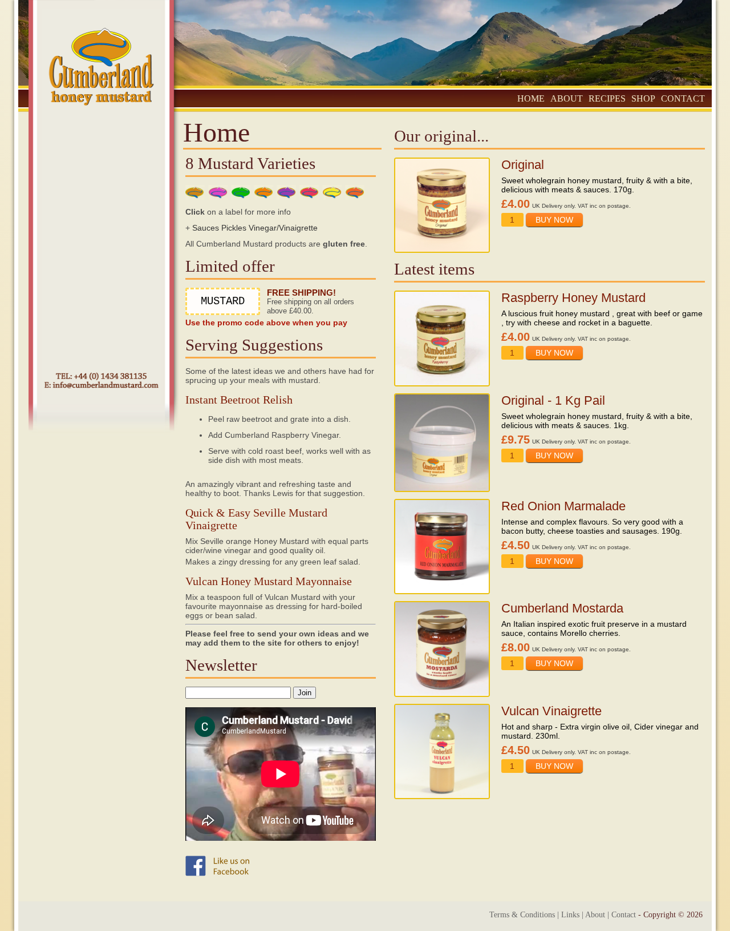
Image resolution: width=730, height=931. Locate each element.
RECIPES (607, 98)
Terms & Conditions (522, 914)
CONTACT (683, 98)
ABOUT (566, 98)
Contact (623, 914)
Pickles (233, 227)
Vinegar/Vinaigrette (283, 227)
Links (570, 914)
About (595, 914)
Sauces (205, 227)
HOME (531, 98)
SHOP (643, 98)
